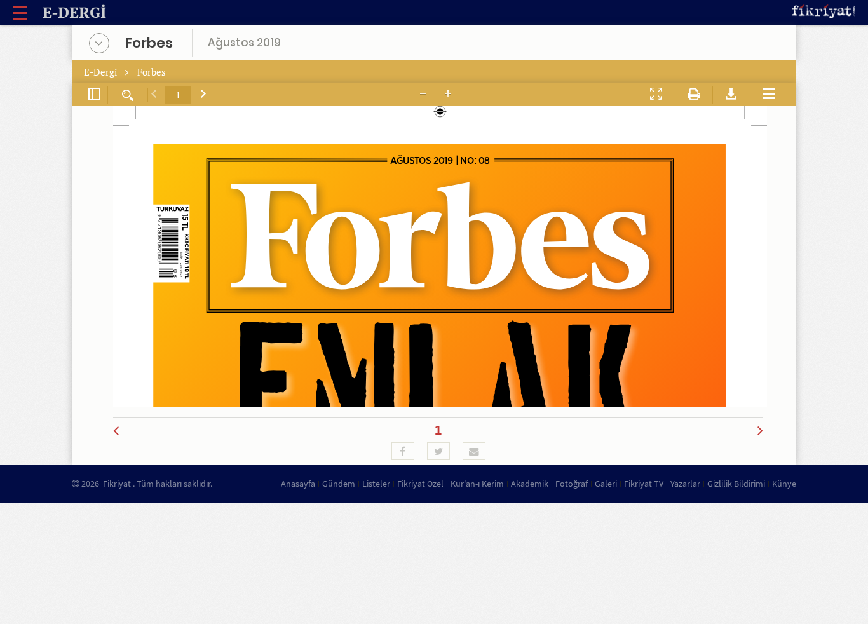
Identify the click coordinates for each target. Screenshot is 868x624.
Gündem (338, 483)
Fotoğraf (571, 483)
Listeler (376, 483)
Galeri (606, 483)
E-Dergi (102, 71)
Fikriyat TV (643, 483)
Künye (784, 483)
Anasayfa (298, 483)
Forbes (151, 71)
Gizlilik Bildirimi (736, 483)
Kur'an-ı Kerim (477, 483)
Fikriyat (117, 483)
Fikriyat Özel (420, 483)
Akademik (529, 483)
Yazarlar (685, 483)
